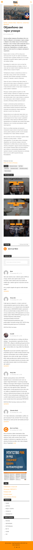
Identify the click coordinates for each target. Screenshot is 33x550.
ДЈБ (6, 534)
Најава (7, 503)
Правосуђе (19, 22)
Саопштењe (26, 22)
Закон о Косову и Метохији (10, 497)
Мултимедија (9, 526)
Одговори (6, 291)
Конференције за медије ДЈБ (10, 486)
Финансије (6, 24)
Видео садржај (10, 508)
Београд (5, 22)
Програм (8, 521)
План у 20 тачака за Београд (10, 162)
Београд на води (13, 166)
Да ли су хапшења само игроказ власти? (16, 187)
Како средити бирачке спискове (16, 208)
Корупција (6, 168)
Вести (7, 529)
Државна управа (12, 22)
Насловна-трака (14, 168)
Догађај (8, 506)
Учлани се (8, 511)
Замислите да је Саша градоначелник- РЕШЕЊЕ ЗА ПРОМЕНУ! (16, 228)
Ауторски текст (12, 182)
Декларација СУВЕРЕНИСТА (10, 489)
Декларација (9, 523)
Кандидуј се (9, 514)
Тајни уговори (7, 170)
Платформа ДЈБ (7, 491)
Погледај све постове (24, 244)
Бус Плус (20, 166)
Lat (18, 5)
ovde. (14, 443)
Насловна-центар (23, 168)
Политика (20, 182)
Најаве (7, 531)
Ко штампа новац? (8, 494)
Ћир (15, 5)
